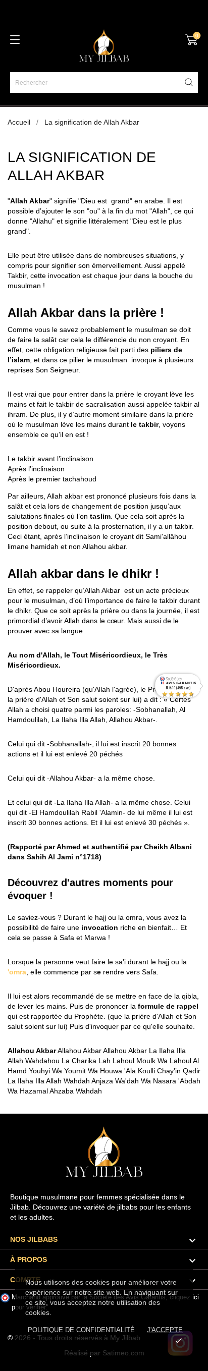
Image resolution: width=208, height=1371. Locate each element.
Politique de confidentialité (81, 1330)
